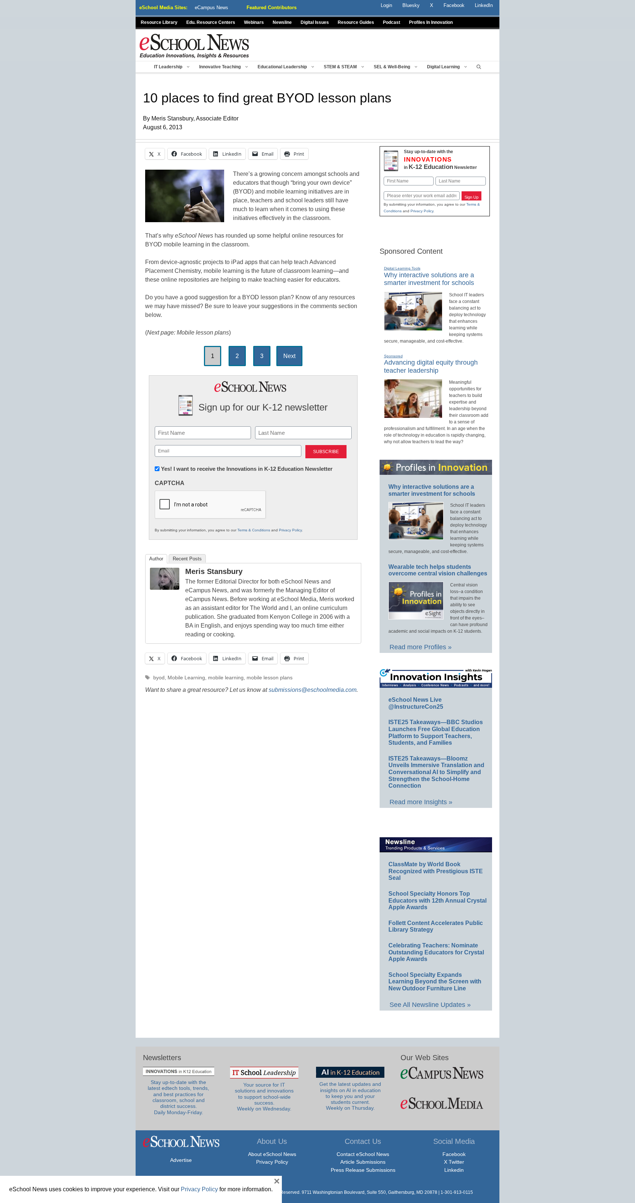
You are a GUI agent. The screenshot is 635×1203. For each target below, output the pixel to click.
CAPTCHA (169, 483)
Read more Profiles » (421, 647)
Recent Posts (187, 558)
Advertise (181, 1160)
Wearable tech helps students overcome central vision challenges (437, 570)
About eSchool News (272, 1154)
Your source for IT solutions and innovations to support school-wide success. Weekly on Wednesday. (264, 1097)
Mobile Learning (186, 677)
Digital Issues (315, 22)
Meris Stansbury (214, 571)
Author (156, 558)
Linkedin (454, 1170)
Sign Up (471, 197)
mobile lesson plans (270, 677)
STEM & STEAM (340, 66)
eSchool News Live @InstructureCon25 (415, 703)
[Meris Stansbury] (164, 588)
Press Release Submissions (363, 1170)
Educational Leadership (282, 66)
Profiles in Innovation (431, 22)
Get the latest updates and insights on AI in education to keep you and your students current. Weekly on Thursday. (350, 1096)
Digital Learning (443, 66)
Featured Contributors (272, 7)
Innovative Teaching (220, 66)
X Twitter (454, 1162)
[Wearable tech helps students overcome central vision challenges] (416, 616)
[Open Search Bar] (478, 66)
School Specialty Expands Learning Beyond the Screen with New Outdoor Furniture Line (434, 981)
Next (289, 356)
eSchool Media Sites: (163, 7)
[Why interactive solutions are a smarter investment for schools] (413, 327)
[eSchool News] (194, 46)
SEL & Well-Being (392, 66)
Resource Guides (356, 22)
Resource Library (159, 22)
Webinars (254, 22)
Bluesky (411, 5)
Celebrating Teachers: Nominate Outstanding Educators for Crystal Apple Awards (436, 952)
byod (159, 677)
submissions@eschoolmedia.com (312, 690)
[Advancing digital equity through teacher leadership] (413, 415)
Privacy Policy (290, 530)
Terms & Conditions (253, 530)
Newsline (282, 22)
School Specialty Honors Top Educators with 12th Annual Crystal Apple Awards (437, 900)
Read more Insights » (421, 802)
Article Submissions (362, 1162)
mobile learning (226, 677)
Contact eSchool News (363, 1154)
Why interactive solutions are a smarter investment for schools (429, 279)
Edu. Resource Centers (210, 22)
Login (386, 5)
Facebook (454, 1154)
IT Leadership (168, 66)
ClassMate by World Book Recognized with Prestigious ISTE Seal (435, 871)
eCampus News (211, 7)
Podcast (391, 22)
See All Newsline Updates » (430, 1004)
